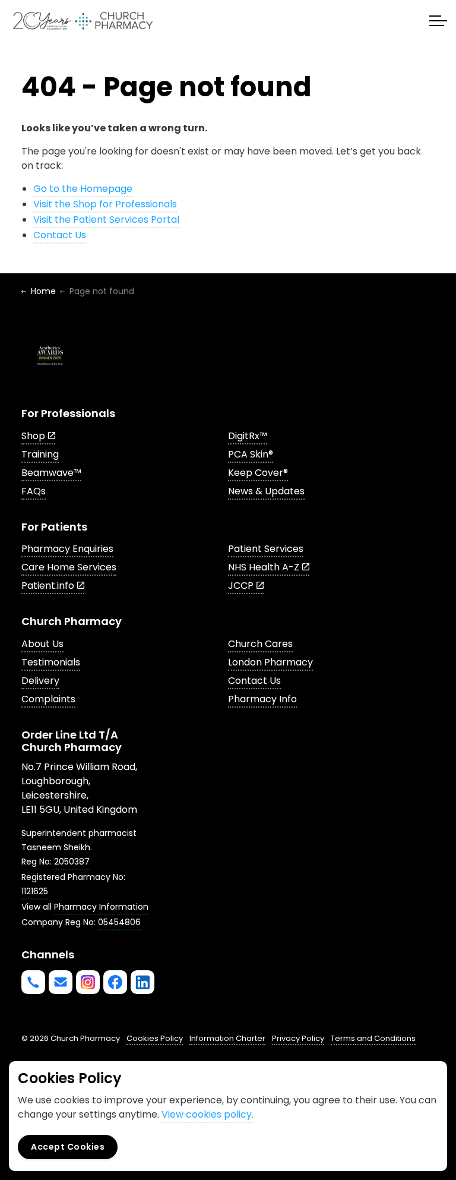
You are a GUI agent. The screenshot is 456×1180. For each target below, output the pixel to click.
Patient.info (47, 585)
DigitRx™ (247, 436)
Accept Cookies (67, 1147)
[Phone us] (33, 982)
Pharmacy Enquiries (67, 549)
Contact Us (59, 235)
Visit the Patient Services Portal (106, 219)
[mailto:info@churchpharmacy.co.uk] (60, 982)
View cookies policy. (208, 1114)
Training (40, 454)
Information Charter (227, 1038)
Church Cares (260, 644)
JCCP (241, 585)
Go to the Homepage (82, 188)
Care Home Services (68, 567)
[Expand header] (438, 21)
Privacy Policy (298, 1038)
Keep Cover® (258, 472)
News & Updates (266, 491)
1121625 (34, 891)
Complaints (48, 699)
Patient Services (265, 549)
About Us (42, 644)
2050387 (72, 861)
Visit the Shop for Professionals (105, 204)
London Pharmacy (270, 662)
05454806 (119, 922)
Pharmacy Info (262, 699)
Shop (33, 436)
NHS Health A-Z (263, 567)
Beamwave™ (51, 472)
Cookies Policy (154, 1038)
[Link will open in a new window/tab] (88, 982)
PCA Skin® (250, 454)
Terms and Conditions (373, 1038)
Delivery (40, 680)
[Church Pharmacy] (82, 21)
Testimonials (50, 662)
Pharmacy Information (101, 907)
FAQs (33, 491)
